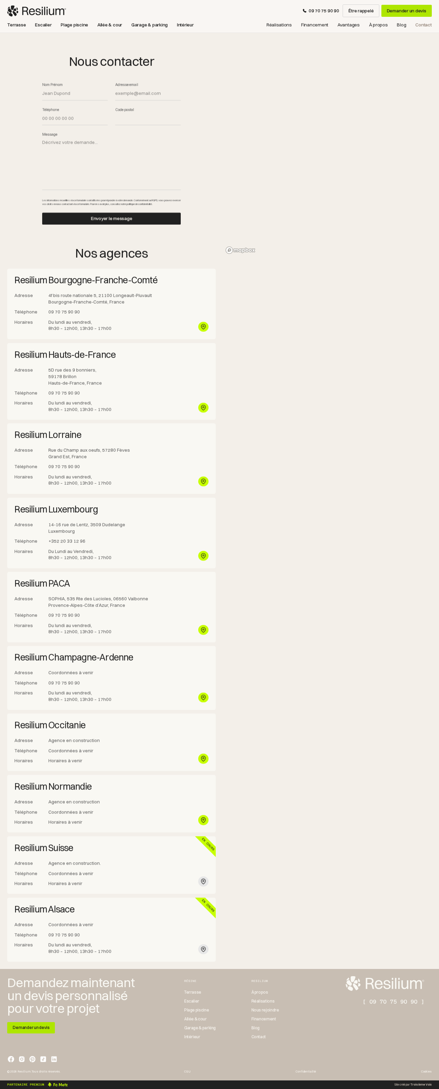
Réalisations (279, 25)
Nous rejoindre (265, 1010)
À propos (378, 25)
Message (49, 135)
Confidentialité (306, 1071)
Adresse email (126, 85)
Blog (401, 25)
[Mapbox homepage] (240, 250)
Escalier (43, 25)
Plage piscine (74, 25)
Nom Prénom (52, 85)
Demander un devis (406, 10)
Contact (423, 25)
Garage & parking (149, 25)
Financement (315, 25)
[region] (327, 148)
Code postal (124, 110)
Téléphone (50, 110)
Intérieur (185, 25)
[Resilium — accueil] (36, 10)
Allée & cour (109, 25)
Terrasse (16, 25)
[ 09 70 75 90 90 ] (393, 1001)
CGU (187, 1071)
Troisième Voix (421, 1084)
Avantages (348, 25)
